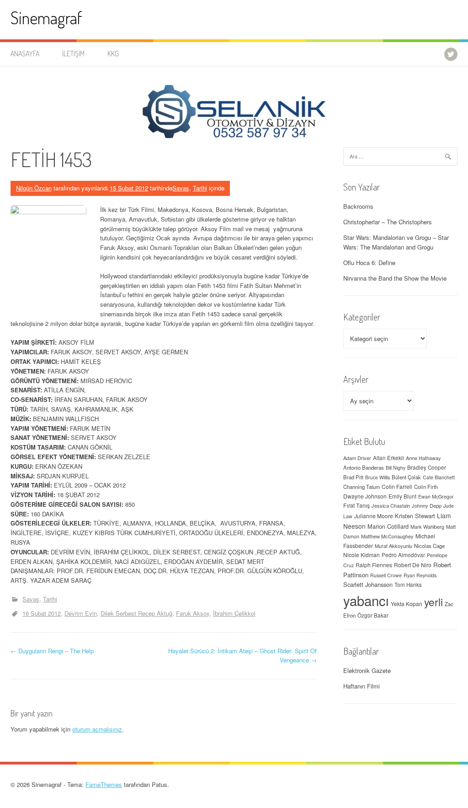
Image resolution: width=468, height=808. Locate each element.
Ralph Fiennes (374, 565)
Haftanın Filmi (361, 686)
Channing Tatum (361, 486)
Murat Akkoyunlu (393, 545)
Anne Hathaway (423, 457)
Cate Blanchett (439, 477)
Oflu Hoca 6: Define (369, 262)
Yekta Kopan (406, 603)
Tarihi (200, 188)
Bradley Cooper (426, 467)
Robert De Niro (412, 565)
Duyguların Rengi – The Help (52, 650)
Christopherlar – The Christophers (387, 221)
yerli (433, 601)
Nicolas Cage (429, 545)
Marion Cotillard (388, 526)
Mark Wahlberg (427, 526)
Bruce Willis (377, 477)
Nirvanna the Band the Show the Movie (395, 278)
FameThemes (103, 784)
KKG (113, 53)
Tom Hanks (408, 584)
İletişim (73, 53)
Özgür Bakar (372, 615)
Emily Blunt (402, 496)
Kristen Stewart (415, 515)
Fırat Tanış (356, 505)
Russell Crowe (386, 575)
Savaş (180, 188)
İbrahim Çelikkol (234, 613)
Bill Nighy (395, 467)
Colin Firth (426, 486)
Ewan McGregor (436, 496)
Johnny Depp (426, 505)
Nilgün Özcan (34, 188)
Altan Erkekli (388, 457)
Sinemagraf (46, 17)
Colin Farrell (397, 486)
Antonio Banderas (363, 467)
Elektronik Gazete (367, 670)
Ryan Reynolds (420, 575)
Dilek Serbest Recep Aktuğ (136, 613)
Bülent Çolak (406, 477)
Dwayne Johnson (365, 496)
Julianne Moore (373, 516)
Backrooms (358, 206)
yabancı (366, 600)
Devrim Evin (80, 613)
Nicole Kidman (361, 555)
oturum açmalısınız (97, 729)
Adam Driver (357, 457)
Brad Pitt (353, 477)
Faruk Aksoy (192, 613)
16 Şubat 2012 (41, 613)
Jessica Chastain (391, 505)
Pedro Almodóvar (403, 555)
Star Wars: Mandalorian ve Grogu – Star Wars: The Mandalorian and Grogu (396, 242)
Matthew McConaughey (387, 536)
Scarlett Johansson (368, 584)
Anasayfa (25, 53)
